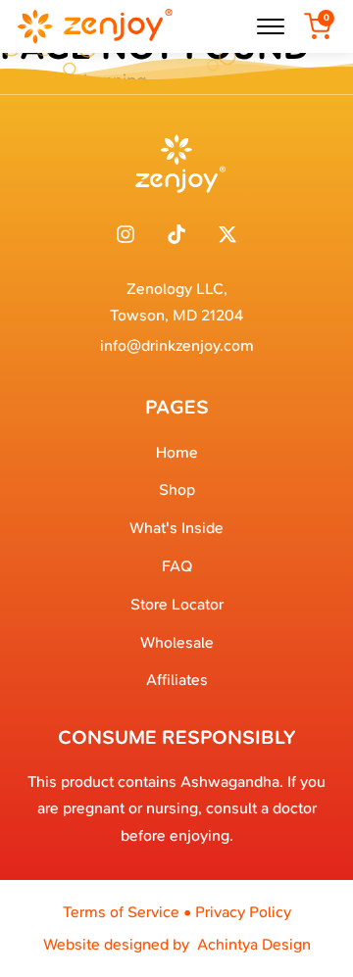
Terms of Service (121, 912)
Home (177, 452)
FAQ (177, 566)
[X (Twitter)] (227, 234)
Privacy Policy (243, 912)
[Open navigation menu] (270, 26)
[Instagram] (125, 234)
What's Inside (176, 527)
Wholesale (177, 642)
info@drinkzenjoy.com (177, 345)
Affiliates (177, 679)
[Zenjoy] (94, 26)
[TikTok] (176, 234)
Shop (177, 489)
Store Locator (177, 604)
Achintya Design (254, 944)
